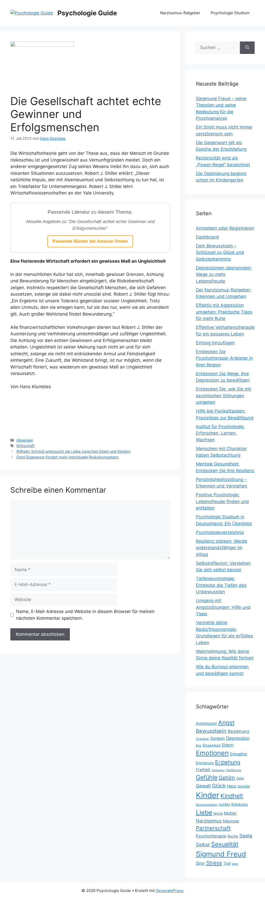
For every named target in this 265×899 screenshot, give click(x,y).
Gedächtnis (233, 770)
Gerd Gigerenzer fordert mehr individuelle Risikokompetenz (67, 457)
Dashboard (207, 237)
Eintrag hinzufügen (215, 342)
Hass (231, 786)
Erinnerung (205, 763)
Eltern (228, 745)
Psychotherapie (211, 836)
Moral (218, 813)
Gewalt (203, 786)
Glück (219, 786)
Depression (237, 738)
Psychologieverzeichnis (220, 532)
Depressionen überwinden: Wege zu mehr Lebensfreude (224, 274)
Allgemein (24, 440)
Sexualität (224, 844)
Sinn (200, 863)
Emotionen (212, 753)
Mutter (230, 813)
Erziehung (227, 762)
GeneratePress (169, 890)
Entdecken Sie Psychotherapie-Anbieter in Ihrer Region (224, 358)
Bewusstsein (211, 731)
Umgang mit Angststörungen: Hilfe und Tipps (223, 607)
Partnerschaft (213, 828)
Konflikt (224, 804)
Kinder (207, 795)
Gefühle (206, 777)
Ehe (198, 745)
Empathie (238, 754)
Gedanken (218, 770)
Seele (245, 836)
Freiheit (203, 769)
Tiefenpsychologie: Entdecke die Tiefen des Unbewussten (221, 585)
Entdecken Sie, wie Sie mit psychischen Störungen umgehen (223, 395)
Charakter (202, 739)
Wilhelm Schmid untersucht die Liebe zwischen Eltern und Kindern (73, 451)
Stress (214, 863)
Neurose (231, 821)
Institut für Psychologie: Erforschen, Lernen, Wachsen (220, 433)
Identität (244, 786)
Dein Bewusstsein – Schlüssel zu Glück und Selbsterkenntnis (220, 252)
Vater (235, 864)
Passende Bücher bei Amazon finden (90, 241)
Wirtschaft (25, 445)
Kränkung (239, 804)
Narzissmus (209, 821)
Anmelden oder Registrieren (225, 228)
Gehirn (227, 778)
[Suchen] (247, 47)
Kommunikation (207, 804)
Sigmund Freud (221, 854)
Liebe (204, 812)
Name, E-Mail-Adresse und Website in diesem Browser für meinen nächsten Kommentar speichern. (85, 615)
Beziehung (238, 731)
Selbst (203, 844)
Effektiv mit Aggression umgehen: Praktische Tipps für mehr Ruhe (224, 312)
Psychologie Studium (230, 12)
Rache (232, 836)
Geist (240, 778)
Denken (217, 738)
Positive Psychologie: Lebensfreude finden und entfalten (222, 501)
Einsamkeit (211, 745)
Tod (226, 863)
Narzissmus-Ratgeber (180, 12)
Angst (226, 722)
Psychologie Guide (87, 13)
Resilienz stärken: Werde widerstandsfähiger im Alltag (221, 548)
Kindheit (231, 795)
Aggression (206, 723)
